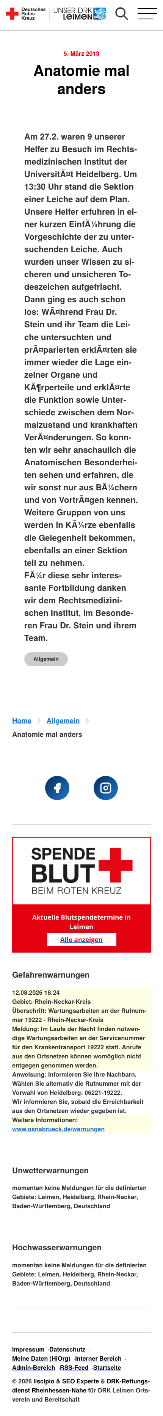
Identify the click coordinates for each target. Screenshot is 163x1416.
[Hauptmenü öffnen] (147, 14)
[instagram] (106, 788)
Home (21, 720)
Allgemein (46, 659)
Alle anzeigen (81, 939)
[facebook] (57, 788)
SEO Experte (80, 1381)
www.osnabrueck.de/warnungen (58, 1128)
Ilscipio (43, 1381)
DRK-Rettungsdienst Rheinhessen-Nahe (81, 1385)
